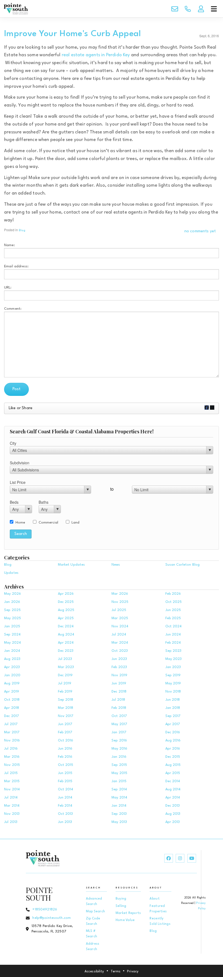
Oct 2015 (65, 765)
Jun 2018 (172, 700)
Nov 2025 (120, 602)
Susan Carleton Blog (182, 564)
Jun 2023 (119, 659)
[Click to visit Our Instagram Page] (180, 858)
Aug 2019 (12, 683)
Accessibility (94, 971)
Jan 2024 (12, 651)
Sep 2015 (119, 765)
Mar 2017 (12, 732)
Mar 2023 (66, 667)
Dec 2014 (172, 781)
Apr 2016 (172, 748)
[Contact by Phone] (187, 8)
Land (76, 522)
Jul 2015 (11, 773)
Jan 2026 (12, 602)
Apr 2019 (11, 691)
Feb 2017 (65, 732)
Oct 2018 (12, 700)
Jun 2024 (173, 634)
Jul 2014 (11, 797)
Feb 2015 (65, 781)
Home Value (125, 920)
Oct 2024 (173, 626)
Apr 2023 (12, 667)
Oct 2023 (120, 651)
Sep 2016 (119, 740)
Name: (9, 245)
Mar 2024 (120, 642)
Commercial (48, 522)
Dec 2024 (66, 626)
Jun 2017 (65, 724)
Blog (22, 230)
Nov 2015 (12, 765)
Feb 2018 (119, 708)
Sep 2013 (119, 814)
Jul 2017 (11, 724)
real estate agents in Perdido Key (96, 55)
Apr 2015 (172, 773)
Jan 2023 (173, 667)
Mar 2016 (12, 757)
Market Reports (128, 913)
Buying (121, 898)
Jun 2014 (65, 797)
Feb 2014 (65, 805)
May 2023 (173, 659)
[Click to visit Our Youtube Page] (191, 858)
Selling (121, 906)
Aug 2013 (173, 814)
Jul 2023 (65, 659)
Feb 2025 (173, 618)
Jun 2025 (173, 610)
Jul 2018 (118, 700)
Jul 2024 (119, 634)
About (154, 898)
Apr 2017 (172, 724)
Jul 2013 (10, 822)
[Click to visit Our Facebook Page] (168, 858)
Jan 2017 (119, 732)
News (116, 564)
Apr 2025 (66, 618)
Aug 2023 (12, 659)
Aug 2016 (173, 740)
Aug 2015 (173, 765)
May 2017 (119, 724)
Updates (11, 573)
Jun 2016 (65, 748)
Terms (116, 971)
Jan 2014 (119, 805)
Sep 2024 (12, 634)
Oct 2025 (173, 602)
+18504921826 (44, 909)
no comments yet (200, 231)
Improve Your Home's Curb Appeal (72, 34)
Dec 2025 (66, 602)
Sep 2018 (65, 700)
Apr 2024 (66, 642)
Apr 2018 (11, 708)
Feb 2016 (65, 757)
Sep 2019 (173, 675)
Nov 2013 (12, 814)
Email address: (16, 266)
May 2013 (119, 822)
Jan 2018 (172, 708)
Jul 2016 (11, 748)
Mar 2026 (120, 594)
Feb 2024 (173, 642)
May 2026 (12, 594)
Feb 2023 (119, 667)
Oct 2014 (65, 789)
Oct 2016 (65, 740)
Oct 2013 (65, 814)
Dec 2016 (172, 732)
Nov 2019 (119, 675)
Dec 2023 (66, 651)
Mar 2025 (120, 618)
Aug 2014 (173, 789)
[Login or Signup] (200, 8)
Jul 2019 (65, 683)
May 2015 (119, 773)
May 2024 (12, 642)
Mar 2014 (12, 805)
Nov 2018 (173, 691)
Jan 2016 (119, 757)
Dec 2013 (172, 805)
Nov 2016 (12, 740)
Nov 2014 (12, 789)
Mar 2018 (65, 708)
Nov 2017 (66, 716)
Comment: (12, 309)
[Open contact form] (174, 8)
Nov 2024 (120, 626)
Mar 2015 (12, 781)
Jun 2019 (119, 683)
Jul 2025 (119, 610)
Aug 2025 (66, 610)
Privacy (132, 971)
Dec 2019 (65, 675)
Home (20, 522)
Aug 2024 (66, 634)
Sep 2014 (119, 789)
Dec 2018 (119, 691)
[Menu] (213, 8)
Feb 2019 (65, 691)
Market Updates (71, 564)
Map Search (95, 911)
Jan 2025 (12, 626)
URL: (8, 287)
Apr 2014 (172, 797)
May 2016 (119, 748)
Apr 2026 (66, 594)
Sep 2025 (12, 610)
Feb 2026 (173, 594)
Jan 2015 (119, 781)
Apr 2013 (172, 822)
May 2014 (119, 797)
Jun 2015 (65, 773)
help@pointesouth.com (51, 918)
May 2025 (12, 618)
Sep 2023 (173, 651)
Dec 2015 (172, 757)
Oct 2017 (119, 716)
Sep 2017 (173, 716)
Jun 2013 (65, 822)
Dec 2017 (11, 716)
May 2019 (173, 683)
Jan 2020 (12, 675)
